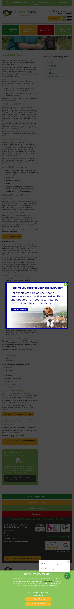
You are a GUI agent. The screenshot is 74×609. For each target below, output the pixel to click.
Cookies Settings (38, 595)
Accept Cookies (39, 599)
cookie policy (47, 581)
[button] (67, 576)
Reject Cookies (39, 604)
